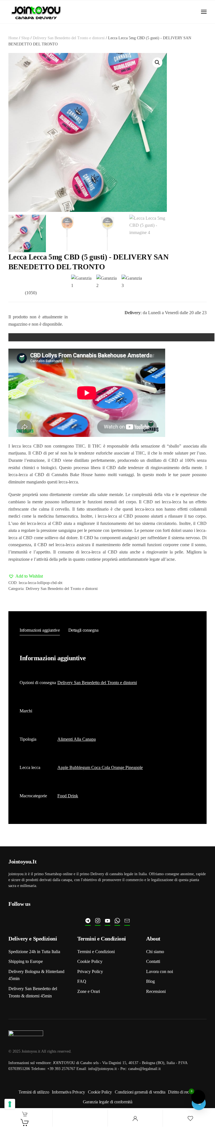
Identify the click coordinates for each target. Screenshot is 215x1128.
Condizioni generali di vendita (140, 1092)
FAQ (81, 981)
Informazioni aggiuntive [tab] (40, 630)
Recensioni (156, 991)
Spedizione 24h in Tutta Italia (34, 951)
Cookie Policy (89, 961)
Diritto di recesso (182, 1092)
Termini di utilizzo (33, 1092)
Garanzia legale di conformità (107, 1101)
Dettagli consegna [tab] (83, 630)
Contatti (153, 961)
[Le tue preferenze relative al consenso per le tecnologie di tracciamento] (9, 1104)
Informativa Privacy (68, 1092)
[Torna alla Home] (36, 12)
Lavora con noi (159, 971)
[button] (204, 12)
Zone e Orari (88, 991)
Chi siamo (155, 951)
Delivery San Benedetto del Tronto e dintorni (69, 38)
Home (13, 38)
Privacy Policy (90, 971)
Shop (25, 38)
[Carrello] (25, 1122)
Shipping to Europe (25, 961)
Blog (150, 981)
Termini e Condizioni (96, 951)
